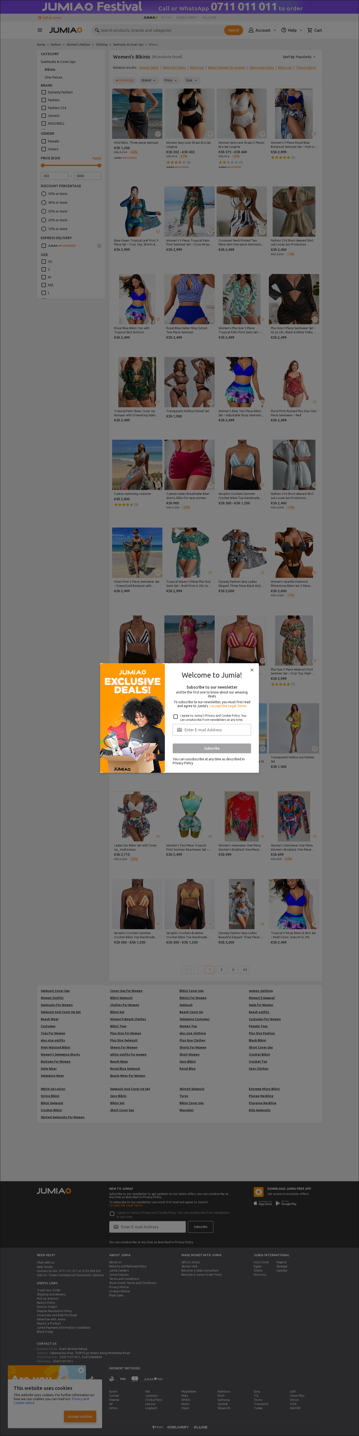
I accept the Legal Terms (228, 706)
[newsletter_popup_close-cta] (252, 670)
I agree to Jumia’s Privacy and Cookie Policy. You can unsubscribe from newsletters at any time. (213, 717)
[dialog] (179, 718)
